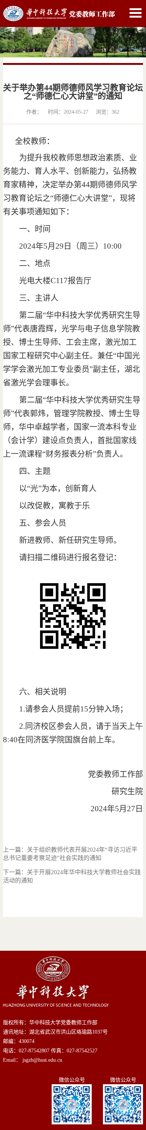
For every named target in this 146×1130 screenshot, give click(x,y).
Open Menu (136, 13)
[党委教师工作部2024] (59, 9)
